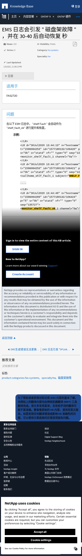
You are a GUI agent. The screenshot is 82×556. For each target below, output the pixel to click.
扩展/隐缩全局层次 (6, 16)
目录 (10, 76)
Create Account (23, 274)
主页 (14, 16)
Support (52, 265)
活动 (6, 465)
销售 (47, 457)
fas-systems (53, 50)
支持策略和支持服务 (13, 445)
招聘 (6, 485)
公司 (6, 457)
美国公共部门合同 (53, 473)
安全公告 (8, 441)
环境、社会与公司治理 (14, 477)
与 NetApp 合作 (52, 469)
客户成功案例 (10, 473)
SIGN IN (17, 249)
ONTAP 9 (46, 16)
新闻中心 (8, 461)
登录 (77, 6)
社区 (47, 433)
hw (49, 56)
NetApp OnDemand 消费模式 (58, 477)
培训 (47, 429)
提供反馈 (8, 437)
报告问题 (8, 433)
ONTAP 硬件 (64, 16)
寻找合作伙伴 (51, 465)
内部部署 (29, 16)
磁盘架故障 (64, 378)
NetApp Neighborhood (55, 441)
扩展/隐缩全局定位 (78, 15)
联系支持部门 (10, 429)
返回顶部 (7, 338)
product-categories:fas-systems (20, 378)
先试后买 (49, 461)
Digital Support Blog (54, 437)
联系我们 (8, 489)
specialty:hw (49, 378)
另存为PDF (75, 44)
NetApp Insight (10, 469)
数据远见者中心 (52, 481)
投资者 (7, 481)
